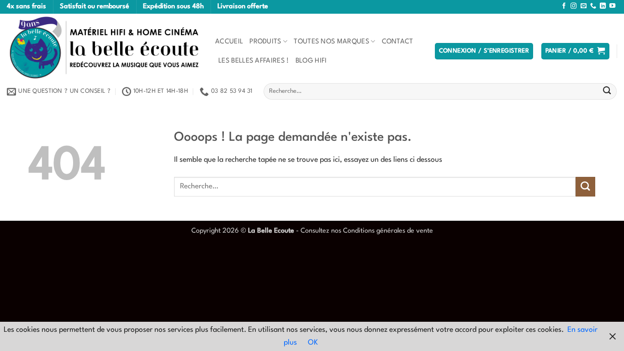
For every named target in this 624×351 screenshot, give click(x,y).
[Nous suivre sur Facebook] (564, 6)
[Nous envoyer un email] (584, 6)
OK (313, 342)
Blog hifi (311, 61)
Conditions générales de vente (388, 231)
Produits (265, 41)
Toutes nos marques (331, 41)
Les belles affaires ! (253, 61)
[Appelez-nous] (593, 6)
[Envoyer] (606, 91)
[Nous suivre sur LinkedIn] (603, 6)
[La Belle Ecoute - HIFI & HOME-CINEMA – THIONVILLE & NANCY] (104, 47)
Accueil (229, 41)
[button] (484, 51)
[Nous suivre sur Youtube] (612, 6)
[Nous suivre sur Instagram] (573, 6)
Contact (397, 41)
